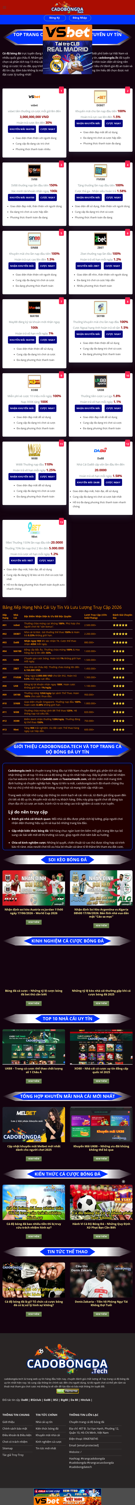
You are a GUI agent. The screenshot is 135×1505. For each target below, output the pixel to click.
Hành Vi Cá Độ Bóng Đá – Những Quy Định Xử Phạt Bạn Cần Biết (101, 1225)
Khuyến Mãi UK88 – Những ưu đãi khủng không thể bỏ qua (101, 1148)
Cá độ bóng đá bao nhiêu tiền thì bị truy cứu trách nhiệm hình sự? (34, 1225)
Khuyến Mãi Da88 (89, 482)
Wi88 (19, 464)
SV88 (14, 185)
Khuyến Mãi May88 (22, 129)
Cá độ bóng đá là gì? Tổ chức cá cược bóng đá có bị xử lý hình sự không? (34, 1303)
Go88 (47, 1400)
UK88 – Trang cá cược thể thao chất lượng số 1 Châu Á (34, 1070)
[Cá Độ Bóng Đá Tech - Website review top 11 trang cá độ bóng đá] (67, 7)
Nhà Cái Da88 (86, 464)
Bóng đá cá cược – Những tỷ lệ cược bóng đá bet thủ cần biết (33, 992)
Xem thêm (33, 922)
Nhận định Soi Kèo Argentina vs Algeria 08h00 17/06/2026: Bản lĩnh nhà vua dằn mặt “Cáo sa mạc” (101, 913)
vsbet (11, 111)
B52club (36, 1400)
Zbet (84, 254)
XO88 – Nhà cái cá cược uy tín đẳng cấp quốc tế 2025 (101, 1070)
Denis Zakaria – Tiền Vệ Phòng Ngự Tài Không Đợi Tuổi (101, 1303)
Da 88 (74, 1400)
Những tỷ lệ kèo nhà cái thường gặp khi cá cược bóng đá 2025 (101, 992)
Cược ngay (48, 129)
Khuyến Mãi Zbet (89, 265)
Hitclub (85, 1400)
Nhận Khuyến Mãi (89, 123)
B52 (55, 1400)
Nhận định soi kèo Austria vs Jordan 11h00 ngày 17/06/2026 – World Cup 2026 (34, 911)
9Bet (9, 542)
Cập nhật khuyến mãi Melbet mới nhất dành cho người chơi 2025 (33, 1148)
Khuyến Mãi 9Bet (23, 560)
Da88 (24, 1400)
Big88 (64, 1400)
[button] (4, 7)
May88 (13, 322)
